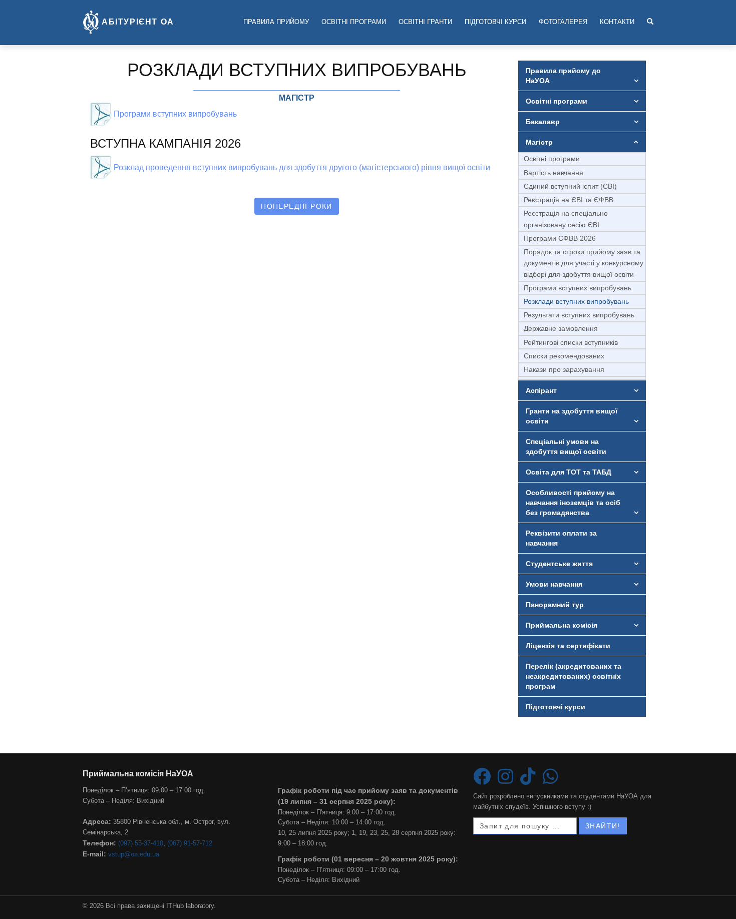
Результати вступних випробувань (579, 315)
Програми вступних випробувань (577, 288)
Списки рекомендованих (564, 356)
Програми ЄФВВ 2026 (560, 238)
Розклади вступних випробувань (576, 301)
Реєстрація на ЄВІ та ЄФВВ (568, 200)
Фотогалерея (563, 22)
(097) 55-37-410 (140, 843)
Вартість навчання (553, 173)
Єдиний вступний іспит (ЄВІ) (570, 186)
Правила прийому (276, 22)
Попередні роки (296, 206)
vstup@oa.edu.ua (133, 854)
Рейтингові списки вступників (571, 342)
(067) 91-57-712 (189, 843)
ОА (138, 22)
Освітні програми (353, 22)
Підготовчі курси (495, 22)
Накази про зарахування (564, 369)
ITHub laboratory (190, 905)
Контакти (617, 22)
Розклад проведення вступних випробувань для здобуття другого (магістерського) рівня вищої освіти (301, 167)
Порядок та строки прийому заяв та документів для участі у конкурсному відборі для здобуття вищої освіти (583, 263)
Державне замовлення (561, 328)
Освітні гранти (425, 22)
